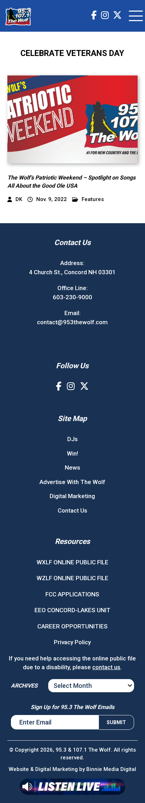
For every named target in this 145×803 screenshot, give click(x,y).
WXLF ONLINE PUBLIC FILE (72, 562)
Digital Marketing (72, 496)
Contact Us (72, 510)
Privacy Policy (72, 642)
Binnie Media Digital (111, 769)
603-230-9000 (72, 297)
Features (93, 199)
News (72, 467)
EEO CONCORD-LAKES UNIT (72, 610)
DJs (72, 439)
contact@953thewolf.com (72, 322)
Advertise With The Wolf (72, 481)
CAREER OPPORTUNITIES (72, 626)
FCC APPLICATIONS (72, 594)
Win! (72, 453)
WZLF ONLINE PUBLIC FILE (72, 578)
